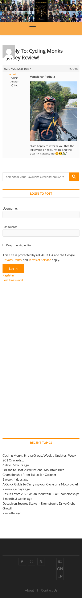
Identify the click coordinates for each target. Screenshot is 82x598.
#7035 (73, 68)
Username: (10, 208)
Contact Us (49, 590)
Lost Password (13, 280)
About (29, 590)
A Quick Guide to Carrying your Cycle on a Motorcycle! (40, 484)
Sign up (60, 569)
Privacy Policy (12, 260)
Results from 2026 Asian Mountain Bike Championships (41, 494)
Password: (10, 227)
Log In (13, 268)
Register (9, 275)
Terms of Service (39, 260)
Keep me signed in (18, 245)
